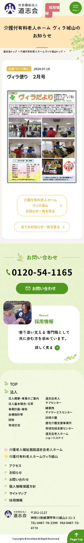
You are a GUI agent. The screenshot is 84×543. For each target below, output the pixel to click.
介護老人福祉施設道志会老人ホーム (35, 449)
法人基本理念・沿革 (21, 404)
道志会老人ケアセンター (53, 400)
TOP (14, 384)
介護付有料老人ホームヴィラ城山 (33, 456)
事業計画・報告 (18, 409)
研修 (11, 420)
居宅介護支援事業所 (58, 423)
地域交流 (14, 425)
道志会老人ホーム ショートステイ (56, 435)
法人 (13, 392)
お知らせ (15, 472)
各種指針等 (16, 414)
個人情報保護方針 (22, 486)
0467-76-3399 (47, 522)
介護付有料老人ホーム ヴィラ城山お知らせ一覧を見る (40, 205)
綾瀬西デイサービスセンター (59, 410)
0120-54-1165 (42, 272)
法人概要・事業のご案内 (24, 398)
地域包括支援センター (59, 428)
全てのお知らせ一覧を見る (40, 226)
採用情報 (52, 10)
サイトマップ (18, 493)
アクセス (15, 465)
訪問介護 (51, 417)
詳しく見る (44, 347)
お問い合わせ (44, 288)
